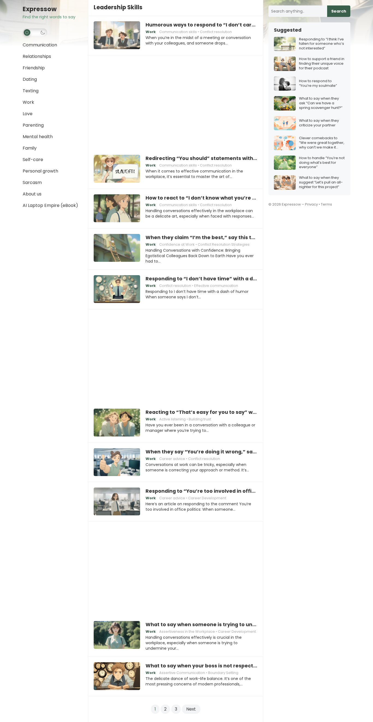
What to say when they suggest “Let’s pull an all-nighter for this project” (321, 182)
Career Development (207, 498)
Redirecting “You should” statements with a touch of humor (201, 158)
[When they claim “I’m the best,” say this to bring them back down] (117, 248)
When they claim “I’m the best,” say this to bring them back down (201, 237)
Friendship (34, 68)
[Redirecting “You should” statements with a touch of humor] (117, 169)
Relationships (37, 56)
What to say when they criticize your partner (319, 123)
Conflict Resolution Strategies (224, 244)
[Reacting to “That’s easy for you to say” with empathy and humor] (117, 423)
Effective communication (216, 285)
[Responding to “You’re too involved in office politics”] (117, 502)
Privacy (311, 204)
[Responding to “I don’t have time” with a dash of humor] (117, 289)
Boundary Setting (223, 672)
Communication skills (178, 31)
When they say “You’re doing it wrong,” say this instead (201, 451)
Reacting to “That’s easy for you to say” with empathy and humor (201, 412)
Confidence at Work (177, 244)
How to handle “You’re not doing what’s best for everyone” (322, 163)
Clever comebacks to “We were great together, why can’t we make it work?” (321, 143)
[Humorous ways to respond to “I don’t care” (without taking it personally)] (117, 35)
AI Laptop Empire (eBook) (50, 205)
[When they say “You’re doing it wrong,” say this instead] (117, 462)
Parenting (33, 125)
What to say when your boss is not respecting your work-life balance (201, 665)
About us (32, 194)
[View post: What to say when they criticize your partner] (285, 123)
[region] (175, 101)
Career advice (172, 458)
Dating (30, 79)
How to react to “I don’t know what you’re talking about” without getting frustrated (201, 198)
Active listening (172, 419)
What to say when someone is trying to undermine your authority (201, 624)
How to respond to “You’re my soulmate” (318, 83)
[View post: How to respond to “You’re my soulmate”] (285, 83)
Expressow (40, 9)
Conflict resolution (216, 31)
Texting (31, 91)
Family (30, 148)
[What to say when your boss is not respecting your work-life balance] (117, 676)
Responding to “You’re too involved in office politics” (201, 491)
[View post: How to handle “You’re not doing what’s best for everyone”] (285, 163)
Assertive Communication (182, 672)
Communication (40, 45)
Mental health (38, 136)
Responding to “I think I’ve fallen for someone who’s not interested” (321, 44)
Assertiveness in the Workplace (187, 631)
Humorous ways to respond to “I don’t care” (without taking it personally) (201, 25)
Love (27, 114)
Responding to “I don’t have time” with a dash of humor (201, 278)
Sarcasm (32, 182)
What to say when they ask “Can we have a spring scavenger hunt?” (320, 103)
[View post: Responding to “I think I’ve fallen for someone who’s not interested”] (285, 44)
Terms (326, 204)
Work (28, 102)
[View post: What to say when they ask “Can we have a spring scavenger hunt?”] (285, 103)
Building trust (200, 419)
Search (338, 11)
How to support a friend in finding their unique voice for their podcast (321, 64)
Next (191, 709)
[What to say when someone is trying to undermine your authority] (117, 635)
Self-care (33, 159)
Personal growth (40, 171)
